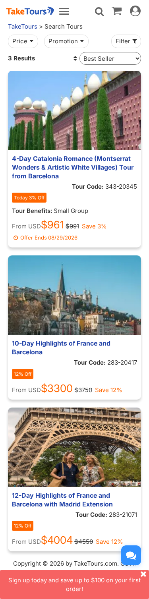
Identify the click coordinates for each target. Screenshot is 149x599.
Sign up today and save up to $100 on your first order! (74, 584)
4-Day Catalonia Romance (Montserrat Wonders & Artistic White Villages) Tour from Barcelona (73, 167)
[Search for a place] (99, 11)
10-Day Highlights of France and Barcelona (61, 347)
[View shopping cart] (116, 10)
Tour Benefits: (32, 210)
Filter (123, 41)
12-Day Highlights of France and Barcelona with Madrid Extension (62, 499)
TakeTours (22, 26)
